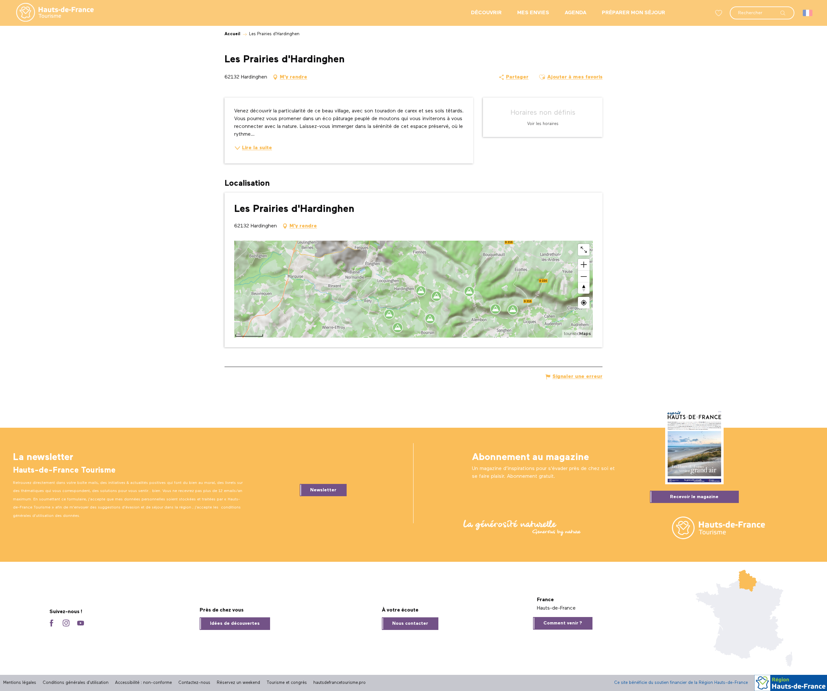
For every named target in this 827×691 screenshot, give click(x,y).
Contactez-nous (194, 683)
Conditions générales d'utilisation (76, 683)
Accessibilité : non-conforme (143, 683)
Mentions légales (19, 683)
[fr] (808, 12)
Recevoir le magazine (694, 497)
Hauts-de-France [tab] (556, 608)
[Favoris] (719, 13)
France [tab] (545, 599)
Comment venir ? (562, 623)
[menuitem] (50, 13)
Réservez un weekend (238, 683)
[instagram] (66, 624)
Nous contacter (410, 623)
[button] (762, 9)
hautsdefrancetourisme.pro (339, 683)
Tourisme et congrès (287, 683)
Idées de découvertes (235, 623)
